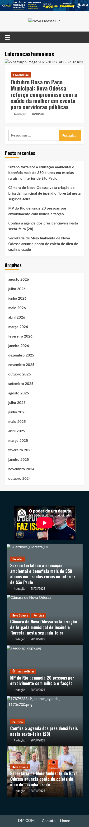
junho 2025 (17, 412)
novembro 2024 (21, 469)
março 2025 (18, 441)
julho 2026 (17, 289)
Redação (20, 114)
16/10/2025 (39, 114)
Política (38, 615)
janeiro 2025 (18, 459)
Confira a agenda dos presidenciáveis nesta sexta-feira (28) (43, 226)
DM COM (26, 820)
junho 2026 (17, 298)
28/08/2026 (38, 588)
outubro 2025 (19, 374)
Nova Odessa (20, 75)
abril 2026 (16, 317)
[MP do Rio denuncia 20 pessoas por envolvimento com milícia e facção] (24, 648)
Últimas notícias (23, 671)
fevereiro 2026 (20, 336)
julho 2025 (17, 403)
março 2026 (18, 327)
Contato (49, 821)
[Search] (81, 37)
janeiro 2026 (18, 346)
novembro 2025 (21, 365)
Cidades (17, 559)
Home (65, 821)
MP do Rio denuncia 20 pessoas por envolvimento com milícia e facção (37, 211)
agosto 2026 (18, 279)
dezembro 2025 (21, 355)
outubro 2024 (19, 478)
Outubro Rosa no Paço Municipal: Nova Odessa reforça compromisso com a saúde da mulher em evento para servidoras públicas (44, 94)
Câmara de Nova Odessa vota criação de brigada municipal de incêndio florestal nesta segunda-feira (44, 193)
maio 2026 (17, 308)
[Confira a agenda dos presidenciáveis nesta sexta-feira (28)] (45, 702)
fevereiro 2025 (20, 450)
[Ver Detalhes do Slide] (44, 5)
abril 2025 (16, 431)
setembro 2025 (20, 384)
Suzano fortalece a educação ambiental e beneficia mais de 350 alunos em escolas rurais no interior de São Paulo (41, 172)
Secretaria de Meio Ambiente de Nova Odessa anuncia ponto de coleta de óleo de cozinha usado (43, 244)
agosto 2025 (18, 393)
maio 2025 (17, 422)
